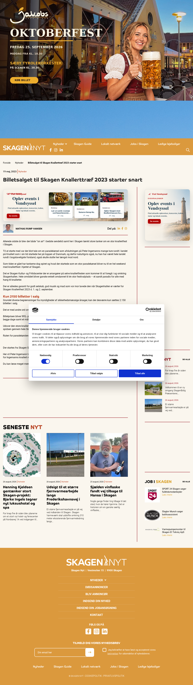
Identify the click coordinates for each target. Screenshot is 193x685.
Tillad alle (140, 373)
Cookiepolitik (93, 675)
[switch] (79, 361)
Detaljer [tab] (96, 319)
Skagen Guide (83, 144)
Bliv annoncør (96, 594)
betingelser (113, 653)
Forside (7, 162)
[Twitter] (126, 228)
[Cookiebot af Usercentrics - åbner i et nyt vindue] (148, 310)
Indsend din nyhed (96, 601)
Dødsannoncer (96, 587)
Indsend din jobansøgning (97, 608)
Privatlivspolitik (113, 675)
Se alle (186, 359)
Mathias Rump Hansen (29, 228)
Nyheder (58, 144)
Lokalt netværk (110, 144)
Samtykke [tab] (51, 319)
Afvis (53, 373)
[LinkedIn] (119, 228)
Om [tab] (142, 319)
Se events (13, 216)
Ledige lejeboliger (169, 144)
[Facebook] (122, 228)
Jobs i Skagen (139, 144)
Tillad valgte (96, 373)
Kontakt (96, 615)
